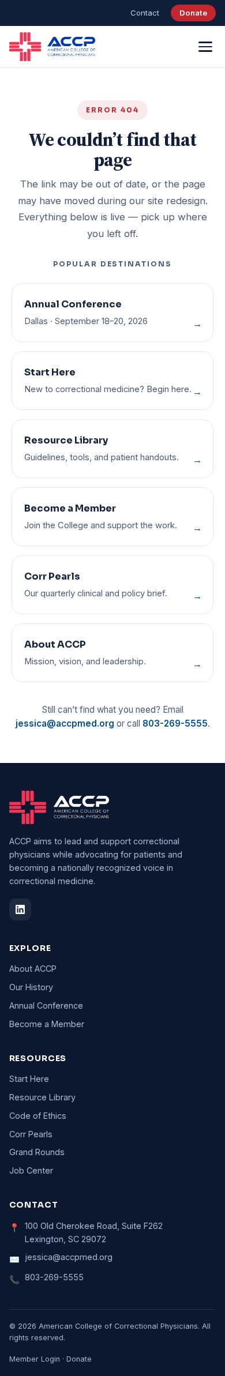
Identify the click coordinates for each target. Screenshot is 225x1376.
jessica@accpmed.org (65, 723)
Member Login (34, 1359)
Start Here (29, 1079)
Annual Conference (46, 1005)
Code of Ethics (37, 1116)
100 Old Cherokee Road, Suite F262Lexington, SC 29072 (94, 1232)
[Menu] (205, 46)
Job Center (31, 1170)
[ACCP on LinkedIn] (20, 909)
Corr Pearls (30, 1134)
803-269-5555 (175, 723)
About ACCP (33, 968)
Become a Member (46, 1024)
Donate (193, 12)
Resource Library (42, 1097)
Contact (144, 12)
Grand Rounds (37, 1152)
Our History (31, 987)
